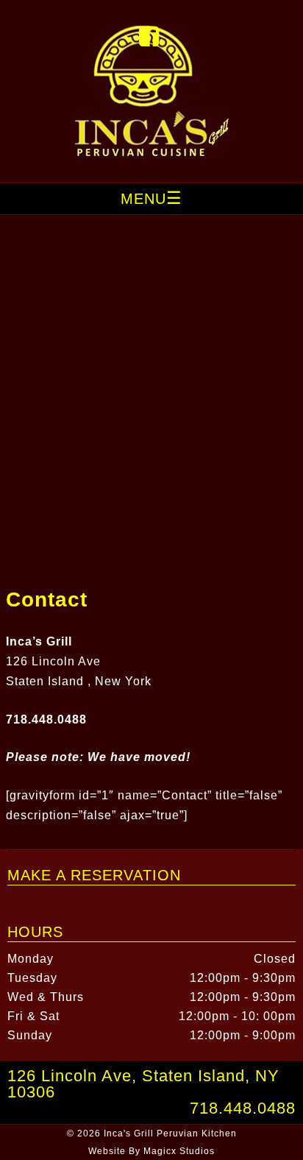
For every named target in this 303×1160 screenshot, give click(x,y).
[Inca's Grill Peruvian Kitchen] (151, 154)
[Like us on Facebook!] (149, 41)
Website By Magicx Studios (151, 1151)
